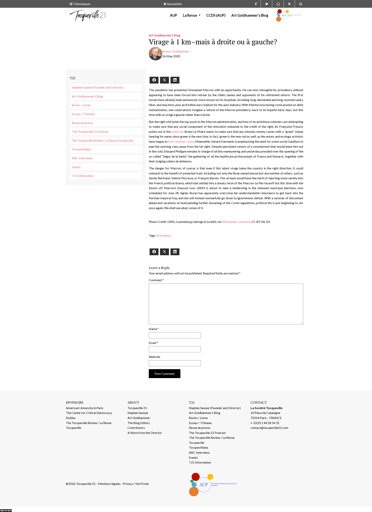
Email (153, 343)
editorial (177, 131)
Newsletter (174, 4)
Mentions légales (109, 483)
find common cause (181, 141)
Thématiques (81, 4)
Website (154, 357)
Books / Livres (81, 105)
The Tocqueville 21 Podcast (90, 131)
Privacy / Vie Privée (136, 483)
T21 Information (83, 176)
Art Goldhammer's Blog (164, 35)
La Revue (190, 15)
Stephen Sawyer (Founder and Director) (97, 87)
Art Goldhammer (138, 418)
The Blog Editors (138, 423)
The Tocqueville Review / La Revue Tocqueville (102, 140)
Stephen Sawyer (137, 413)
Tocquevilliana (81, 149)
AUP (173, 15)
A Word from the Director (144, 432)
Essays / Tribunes (83, 114)
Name (154, 329)
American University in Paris (84, 408)
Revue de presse (82, 123)
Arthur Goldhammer (175, 51)
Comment (156, 280)
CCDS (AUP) (216, 15)
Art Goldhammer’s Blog (249, 15)
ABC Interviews (82, 158)
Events (76, 167)
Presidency (164, 235)
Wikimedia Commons (236, 221)
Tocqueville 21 (137, 408)
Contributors (136, 427)
